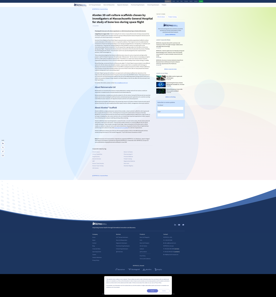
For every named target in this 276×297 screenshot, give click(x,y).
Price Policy (142, 256)
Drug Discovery (96, 156)
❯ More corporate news (170, 69)
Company (186, 1)
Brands (191, 1)
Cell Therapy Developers (122, 237)
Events (173, 1)
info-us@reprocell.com (169, 243)
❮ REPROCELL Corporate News (100, 9)
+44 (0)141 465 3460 (168, 249)
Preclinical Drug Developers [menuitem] (138, 5)
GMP (93, 161)
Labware (142, 249)
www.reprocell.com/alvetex (121, 128)
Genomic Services (96, 159)
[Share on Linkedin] (3, 143)
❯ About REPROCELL (170, 34)
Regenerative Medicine (129, 161)
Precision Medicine (128, 156)
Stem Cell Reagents (145, 237)
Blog (181, 1)
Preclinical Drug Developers (123, 246)
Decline (164, 290)
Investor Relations (97, 257)
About (93, 240)
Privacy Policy (95, 260)
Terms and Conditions (145, 258)
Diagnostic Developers (121, 243)
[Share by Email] (3, 155)
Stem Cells (126, 163)
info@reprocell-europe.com (170, 254)
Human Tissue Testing (97, 166)
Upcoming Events (96, 252)
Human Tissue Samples (98, 163)
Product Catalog (128, 159)
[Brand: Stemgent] (134, 270)
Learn (178, 1)
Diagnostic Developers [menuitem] (122, 5)
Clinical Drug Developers (122, 249)
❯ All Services (119, 252)
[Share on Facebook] (3, 151)
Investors (196, 1)
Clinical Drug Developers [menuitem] (153, 5)
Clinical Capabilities (97, 154)
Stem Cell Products (144, 243)
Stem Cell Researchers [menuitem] (109, 5)
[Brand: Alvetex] (147, 270)
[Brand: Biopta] (158, 270)
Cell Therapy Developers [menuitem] (95, 5)
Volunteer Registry (128, 166)
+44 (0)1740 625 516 (168, 252)
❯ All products (143, 252)
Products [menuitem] (164, 5)
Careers (94, 254)
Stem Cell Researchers (121, 240)
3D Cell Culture (96, 152)
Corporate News (96, 249)
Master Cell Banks (128, 152)
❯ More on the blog (170, 97)
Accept (152, 290)
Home (93, 237)
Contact (201, 1)
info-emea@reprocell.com (121, 83)
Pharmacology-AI (128, 154)
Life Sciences (95, 168)
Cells (141, 240)
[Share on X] (3, 147)
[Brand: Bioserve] (120, 270)
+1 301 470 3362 (167, 240)
